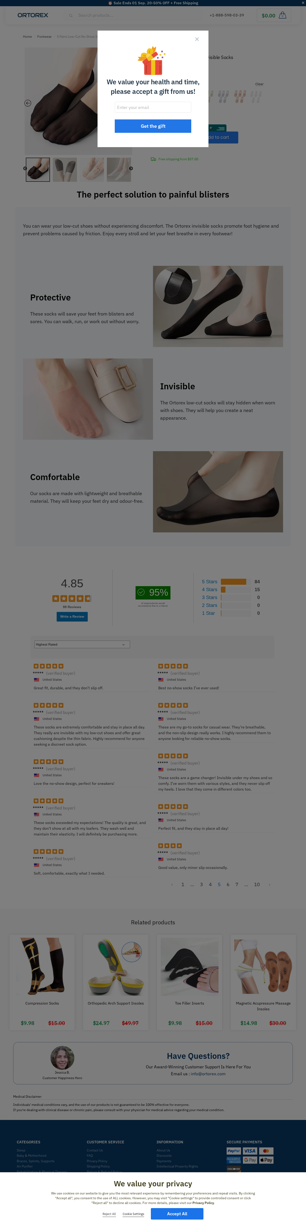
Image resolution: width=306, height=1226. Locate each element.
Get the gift (153, 126)
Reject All (109, 1213)
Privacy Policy (203, 1203)
